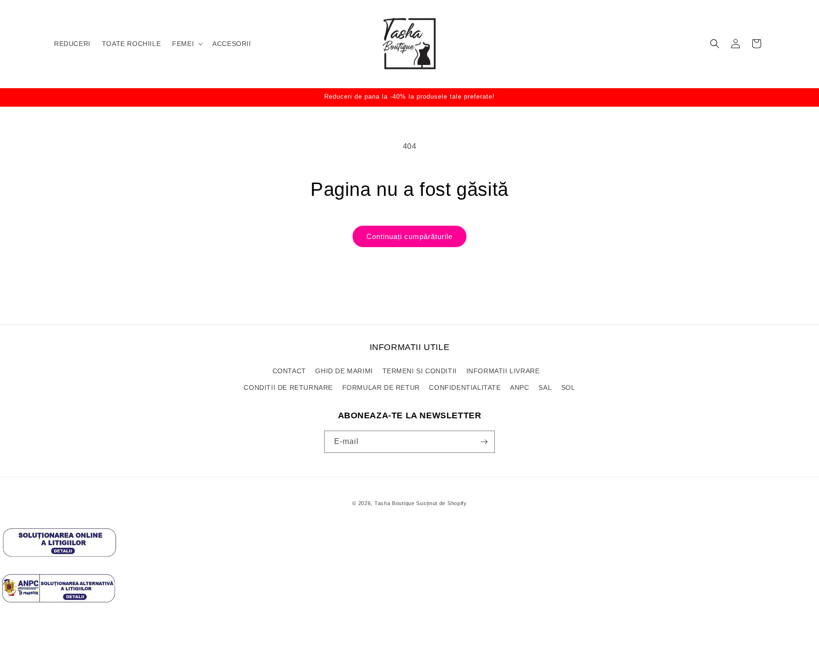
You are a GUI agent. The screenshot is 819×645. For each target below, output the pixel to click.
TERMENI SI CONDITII (419, 371)
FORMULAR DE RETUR (381, 387)
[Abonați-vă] (483, 442)
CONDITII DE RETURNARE (288, 387)
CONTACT (289, 371)
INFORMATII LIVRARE (503, 371)
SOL (568, 387)
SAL (545, 387)
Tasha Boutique (394, 503)
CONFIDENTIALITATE (464, 387)
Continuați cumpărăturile (409, 236)
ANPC (519, 387)
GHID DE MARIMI (344, 371)
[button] (186, 44)
